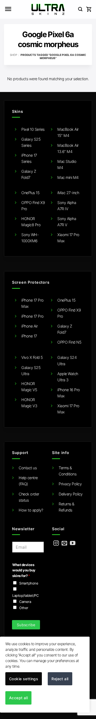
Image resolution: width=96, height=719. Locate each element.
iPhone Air (29, 326)
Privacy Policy (70, 484)
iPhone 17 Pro (32, 316)
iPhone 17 (29, 336)
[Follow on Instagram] (56, 543)
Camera (25, 601)
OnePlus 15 (30, 192)
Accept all (18, 697)
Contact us (28, 468)
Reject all (59, 678)
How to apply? (31, 510)
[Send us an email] (64, 543)
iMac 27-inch (68, 192)
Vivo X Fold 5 (32, 357)
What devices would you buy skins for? (23, 570)
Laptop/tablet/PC (25, 595)
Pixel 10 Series (33, 129)
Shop (13, 54)
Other (23, 608)
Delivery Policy (71, 494)
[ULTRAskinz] (48, 9)
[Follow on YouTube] (72, 543)
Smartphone (28, 583)
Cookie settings (23, 678)
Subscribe (26, 624)
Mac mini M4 (68, 177)
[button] (8, 9)
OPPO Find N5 (69, 342)
